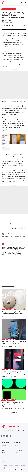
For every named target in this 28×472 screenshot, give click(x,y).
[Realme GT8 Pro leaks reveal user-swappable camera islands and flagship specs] (14, 389)
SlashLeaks (4, 66)
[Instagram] (10, 436)
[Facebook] (25, 234)
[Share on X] (4, 25)
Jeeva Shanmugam (7, 346)
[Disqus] (14, 260)
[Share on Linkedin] (7, 25)
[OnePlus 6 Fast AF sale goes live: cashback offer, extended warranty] (14, 359)
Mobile (4, 9)
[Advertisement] (14, 85)
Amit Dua (5, 376)
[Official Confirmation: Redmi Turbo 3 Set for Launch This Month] (14, 329)
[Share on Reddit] (9, 25)
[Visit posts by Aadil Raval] (3, 234)
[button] (26, 2)
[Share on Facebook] (6, 469)
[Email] (15, 469)
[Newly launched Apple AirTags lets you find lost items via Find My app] (14, 299)
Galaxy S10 (10, 223)
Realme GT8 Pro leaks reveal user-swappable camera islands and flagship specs (13, 404)
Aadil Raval (9, 20)
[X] (4, 436)
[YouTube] (7, 436)
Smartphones (11, 9)
